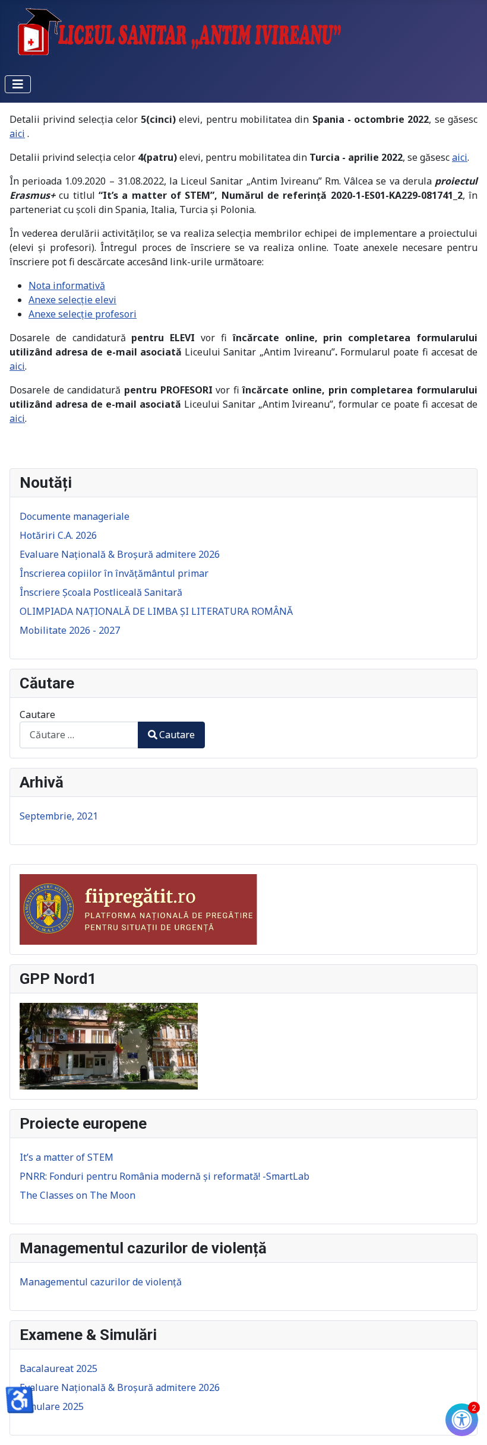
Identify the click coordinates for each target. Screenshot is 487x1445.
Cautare (37, 714)
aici (17, 133)
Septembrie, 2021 (59, 815)
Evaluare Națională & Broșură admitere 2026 (120, 1387)
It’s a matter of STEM (66, 1157)
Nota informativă (67, 285)
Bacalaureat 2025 (58, 1368)
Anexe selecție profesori (83, 313)
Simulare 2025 (52, 1406)
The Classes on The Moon (77, 1195)
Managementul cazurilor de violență (101, 1281)
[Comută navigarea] (18, 84)
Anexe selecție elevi (72, 299)
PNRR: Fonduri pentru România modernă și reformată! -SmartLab (164, 1176)
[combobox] (79, 735)
